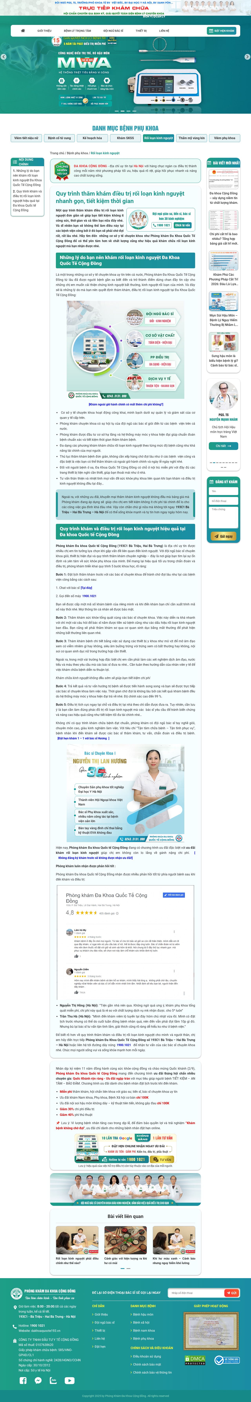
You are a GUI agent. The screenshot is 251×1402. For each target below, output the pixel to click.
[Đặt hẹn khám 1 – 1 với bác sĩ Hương (82, 738)
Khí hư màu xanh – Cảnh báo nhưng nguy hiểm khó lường (174, 1261)
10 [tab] (222, 467)
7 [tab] (230, 462)
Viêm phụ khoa (224, 138)
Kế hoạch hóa (92, 138)
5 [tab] (223, 462)
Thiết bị (100, 1330)
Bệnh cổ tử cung (59, 138)
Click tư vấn (182, 225)
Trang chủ (57, 153)
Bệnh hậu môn (143, 1314)
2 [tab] (123, 111)
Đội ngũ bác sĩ (105, 1322)
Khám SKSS (125, 138)
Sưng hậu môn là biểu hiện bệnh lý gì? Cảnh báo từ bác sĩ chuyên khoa (223, 361)
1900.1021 (89, 596)
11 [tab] (225, 467)
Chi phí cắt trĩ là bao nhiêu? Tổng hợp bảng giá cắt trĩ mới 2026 (223, 239)
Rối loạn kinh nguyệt (158, 138)
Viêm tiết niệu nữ (26, 138)
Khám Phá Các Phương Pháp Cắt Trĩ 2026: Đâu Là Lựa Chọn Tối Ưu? (223, 280)
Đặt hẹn (100, 1346)
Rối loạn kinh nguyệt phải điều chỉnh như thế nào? (77, 1261)
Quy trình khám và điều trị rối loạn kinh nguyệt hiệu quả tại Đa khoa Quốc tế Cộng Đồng (27, 201)
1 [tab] (117, 111)
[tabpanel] (125, 57)
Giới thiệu (101, 1314)
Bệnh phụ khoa (77, 153)
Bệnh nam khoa (144, 1330)
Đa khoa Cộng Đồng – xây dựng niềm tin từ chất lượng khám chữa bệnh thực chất (223, 198)
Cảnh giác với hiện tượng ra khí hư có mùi (125, 1261)
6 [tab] (227, 462)
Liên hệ (100, 1338)
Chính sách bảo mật (147, 1364)
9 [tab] (236, 462)
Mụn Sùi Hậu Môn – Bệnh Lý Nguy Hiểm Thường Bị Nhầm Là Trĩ (224, 320)
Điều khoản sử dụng (147, 1356)
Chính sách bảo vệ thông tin (152, 1372)
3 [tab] (128, 111)
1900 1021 (163, 225)
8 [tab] (233, 462)
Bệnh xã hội (141, 1322)
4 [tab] (134, 111)
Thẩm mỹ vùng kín (192, 138)
